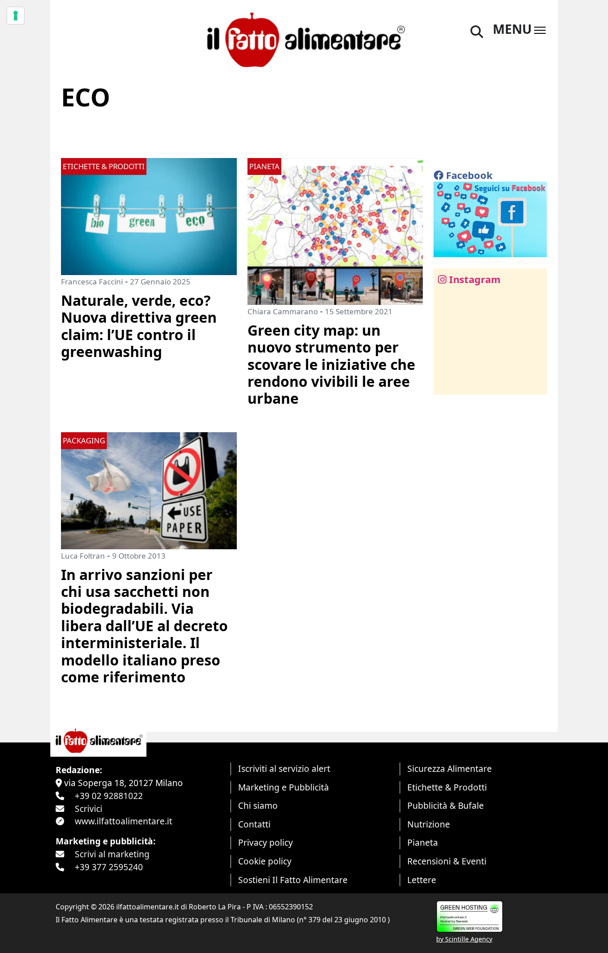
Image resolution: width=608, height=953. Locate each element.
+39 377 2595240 (109, 867)
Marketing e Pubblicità (283, 787)
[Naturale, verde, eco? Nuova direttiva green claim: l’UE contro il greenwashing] (149, 216)
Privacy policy (265, 842)
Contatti (254, 824)
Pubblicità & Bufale (445, 805)
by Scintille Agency (464, 939)
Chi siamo (258, 805)
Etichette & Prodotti (447, 787)
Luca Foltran (83, 556)
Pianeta (422, 842)
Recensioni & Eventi (446, 861)
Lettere (421, 880)
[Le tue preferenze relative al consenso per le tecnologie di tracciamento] (15, 15)
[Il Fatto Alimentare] (304, 38)
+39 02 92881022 (109, 796)
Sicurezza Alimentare (449, 768)
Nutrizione (428, 824)
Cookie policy (265, 861)
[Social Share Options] (446, 383)
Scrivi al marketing (112, 854)
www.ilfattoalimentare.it (123, 821)
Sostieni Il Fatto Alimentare (293, 880)
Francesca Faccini (92, 281)
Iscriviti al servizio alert (284, 768)
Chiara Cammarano (282, 311)
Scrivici (88, 809)
